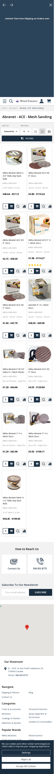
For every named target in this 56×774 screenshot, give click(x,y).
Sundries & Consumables (40, 721)
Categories (9, 703)
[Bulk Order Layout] (49, 131)
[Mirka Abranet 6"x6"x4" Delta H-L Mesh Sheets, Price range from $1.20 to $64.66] (14, 354)
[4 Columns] (42, 131)
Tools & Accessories (11, 709)
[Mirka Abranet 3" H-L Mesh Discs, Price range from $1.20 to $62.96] (14, 418)
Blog (31, 692)
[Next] (11, 5)
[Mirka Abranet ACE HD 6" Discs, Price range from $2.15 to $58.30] (14, 225)
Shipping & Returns (10, 692)
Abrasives (6, 713)
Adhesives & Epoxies (11, 723)
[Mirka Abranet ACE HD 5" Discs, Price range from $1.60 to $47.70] (14, 290)
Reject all (26, 759)
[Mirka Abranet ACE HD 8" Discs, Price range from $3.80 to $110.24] (39, 157)
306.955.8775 (21, 675)
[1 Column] (35, 131)
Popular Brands (11, 730)
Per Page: (25, 125)
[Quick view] (18, 206)
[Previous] (4, 5)
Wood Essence (36, 735)
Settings (26, 752)
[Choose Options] (11, 206)
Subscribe (40, 592)
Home (4, 108)
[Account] (41, 101)
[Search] (11, 101)
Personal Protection (38, 709)
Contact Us (7, 697)
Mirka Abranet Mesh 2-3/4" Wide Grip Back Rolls (13, 175)
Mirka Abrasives (9, 735)
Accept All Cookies (26, 766)
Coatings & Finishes (11, 718)
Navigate (7, 687)
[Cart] (49, 101)
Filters (29, 138)
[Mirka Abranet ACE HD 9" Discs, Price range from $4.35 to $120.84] (39, 354)
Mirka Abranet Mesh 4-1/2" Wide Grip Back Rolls (13, 500)
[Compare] (24, 206)
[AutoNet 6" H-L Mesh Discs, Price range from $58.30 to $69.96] (39, 290)
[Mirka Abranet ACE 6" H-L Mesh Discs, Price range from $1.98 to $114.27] (39, 225)
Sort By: (5, 125)
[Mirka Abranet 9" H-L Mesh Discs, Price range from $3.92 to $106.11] (39, 418)
